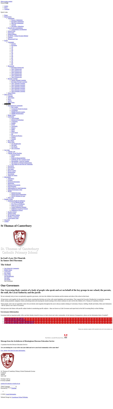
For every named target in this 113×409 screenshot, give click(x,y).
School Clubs (11, 31)
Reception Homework (17, 67)
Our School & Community (15, 105)
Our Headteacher (16, 143)
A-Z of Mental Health (17, 202)
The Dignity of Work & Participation (21, 162)
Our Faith (7, 150)
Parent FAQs (7, 17)
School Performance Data (15, 189)
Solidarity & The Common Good (20, 159)
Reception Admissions (17, 21)
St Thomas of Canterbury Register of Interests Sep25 (19, 323)
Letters (6, 6)
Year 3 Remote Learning (18, 86)
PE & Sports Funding (14, 215)
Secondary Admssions (17, 26)
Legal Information (11, 394)
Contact (6, 221)
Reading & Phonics (16, 136)
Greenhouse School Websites (20, 397)
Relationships (11, 172)
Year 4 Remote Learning (18, 88)
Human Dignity (15, 155)
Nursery (13, 44)
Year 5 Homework (16, 75)
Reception (14, 45)
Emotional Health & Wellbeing (16, 201)
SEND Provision (16, 193)
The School (7, 104)
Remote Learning (12, 78)
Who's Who (11, 142)
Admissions (11, 18)
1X (12, 47)
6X (12, 63)
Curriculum (11, 116)
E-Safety (10, 180)
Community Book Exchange (19, 109)
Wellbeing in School (17, 210)
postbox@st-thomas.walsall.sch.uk (10, 383)
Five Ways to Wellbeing (18, 204)
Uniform (10, 37)
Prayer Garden (12, 170)
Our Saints (11, 169)
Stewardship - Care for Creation (20, 161)
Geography (14, 126)
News (6, 7)
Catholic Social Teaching (15, 153)
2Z (12, 51)
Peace (13, 156)
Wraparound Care (13, 39)
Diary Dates (11, 102)
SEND (10, 191)
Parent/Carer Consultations (15, 28)
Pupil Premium (12, 186)
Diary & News (8, 94)
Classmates (11, 42)
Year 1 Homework (16, 69)
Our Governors (15, 148)
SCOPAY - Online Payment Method (18, 36)
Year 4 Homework (16, 74)
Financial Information (14, 182)
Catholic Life (11, 151)
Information (7, 177)
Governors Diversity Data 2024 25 (14, 318)
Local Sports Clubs (13, 218)
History (13, 128)
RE (12, 134)
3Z (12, 55)
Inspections (11, 183)
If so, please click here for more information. (13, 350)
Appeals (13, 24)
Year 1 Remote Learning (18, 83)
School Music (11, 93)
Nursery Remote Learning (18, 80)
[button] (8, 12)
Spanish (13, 139)
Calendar (6, 9)
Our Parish (11, 166)
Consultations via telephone (19, 29)
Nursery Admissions (17, 20)
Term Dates (11, 97)
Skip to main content (6, 1)
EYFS (13, 124)
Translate (13, 388)
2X (12, 50)
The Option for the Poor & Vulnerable (22, 164)
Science (13, 137)
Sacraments (11, 174)
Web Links (11, 197)
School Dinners (12, 34)
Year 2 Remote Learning (18, 85)
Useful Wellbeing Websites (18, 207)
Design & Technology (17, 120)
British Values (12, 115)
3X (12, 53)
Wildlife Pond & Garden (18, 112)
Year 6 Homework (16, 77)
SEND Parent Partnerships (18, 194)
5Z (12, 61)
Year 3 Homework (16, 72)
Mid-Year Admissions (17, 23)
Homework (11, 66)
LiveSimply (14, 110)
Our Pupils (14, 147)
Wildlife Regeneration (17, 113)
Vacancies (7, 220)
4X (12, 56)
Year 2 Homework (16, 70)
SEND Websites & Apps (18, 196)
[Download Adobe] (65, 337)
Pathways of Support (17, 205)
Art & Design (15, 118)
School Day (11, 32)
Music (13, 131)
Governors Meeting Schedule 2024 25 (15, 320)
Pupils (6, 40)
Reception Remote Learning (19, 82)
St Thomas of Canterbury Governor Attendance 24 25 (19, 321)
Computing (14, 121)
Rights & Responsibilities (18, 158)
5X (12, 59)
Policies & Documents (14, 185)
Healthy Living (8, 199)
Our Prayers (11, 167)
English (13, 123)
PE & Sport (14, 132)
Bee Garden (14, 107)
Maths (13, 129)
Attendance (11, 178)
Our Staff (14, 145)
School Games (12, 213)
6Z (12, 64)
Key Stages (11, 140)
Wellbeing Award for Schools (19, 208)
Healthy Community (13, 216)
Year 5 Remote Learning (18, 90)
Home (6, 15)
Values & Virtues (12, 175)
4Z (12, 58)
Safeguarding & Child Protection (17, 188)
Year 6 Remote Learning (18, 91)
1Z (12, 48)
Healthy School (12, 212)
